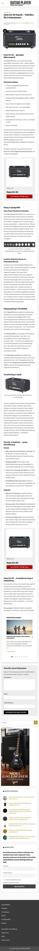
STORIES (4, 908)
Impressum (5, 933)
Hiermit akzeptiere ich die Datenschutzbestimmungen (12, 881)
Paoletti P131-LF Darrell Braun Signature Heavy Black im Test (22, 825)
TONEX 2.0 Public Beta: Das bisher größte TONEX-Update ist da (20, 818)
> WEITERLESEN (11, 651)
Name (6, 694)
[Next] (32, 637)
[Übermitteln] (36, 722)
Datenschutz (5, 940)
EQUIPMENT (7, 12)
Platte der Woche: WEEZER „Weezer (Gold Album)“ (20, 831)
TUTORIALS (5, 912)
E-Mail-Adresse (9, 703)
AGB (3, 936)
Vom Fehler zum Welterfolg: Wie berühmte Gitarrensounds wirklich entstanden (20, 811)
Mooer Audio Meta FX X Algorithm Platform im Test (20, 804)
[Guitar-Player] (20, 3)
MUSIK (3, 923)
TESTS (3, 916)
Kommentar (8, 677)
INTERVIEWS (5, 919)
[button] (2, 3)
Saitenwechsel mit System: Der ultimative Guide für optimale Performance (22, 837)
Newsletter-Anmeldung (9, 929)
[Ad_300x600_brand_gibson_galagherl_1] (15, 757)
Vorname (5, 866)
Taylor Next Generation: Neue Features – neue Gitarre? (19, 637)
